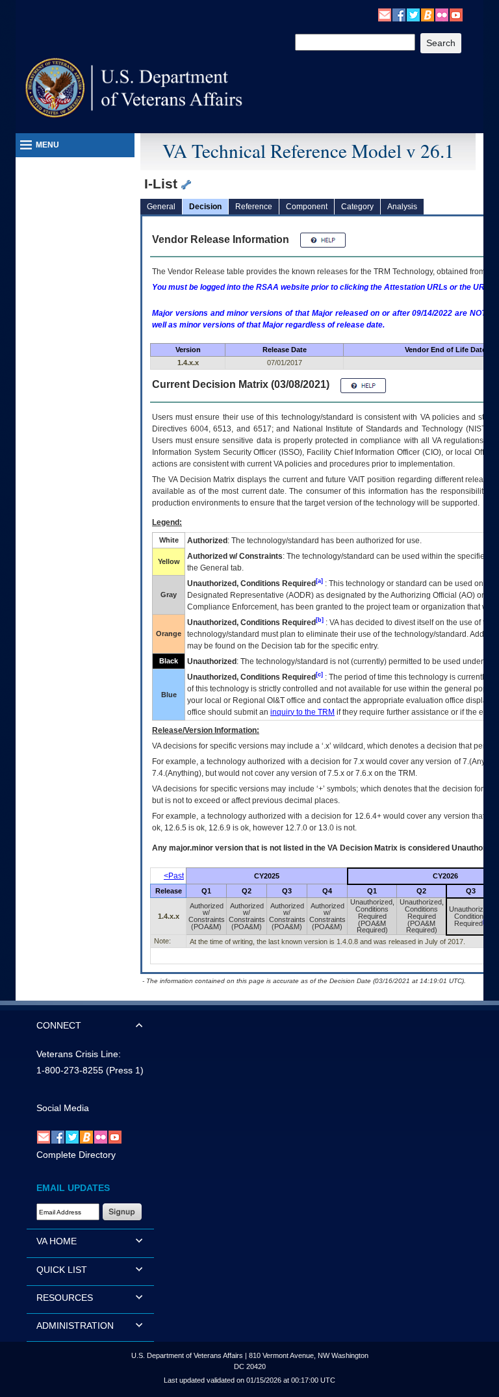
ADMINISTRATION (75, 1325)
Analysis (402, 206)
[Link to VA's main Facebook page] (399, 14)
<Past (174, 875)
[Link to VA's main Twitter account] (413, 14)
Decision (205, 206)
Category (357, 206)
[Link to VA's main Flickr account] (442, 14)
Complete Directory (76, 1154)
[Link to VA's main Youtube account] (456, 14)
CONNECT (58, 1025)
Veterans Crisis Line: (78, 1054)
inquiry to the (302, 712)
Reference (253, 206)
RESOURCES (64, 1297)
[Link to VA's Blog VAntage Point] (427, 14)
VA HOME (56, 1241)
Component (306, 206)
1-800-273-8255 (69, 1070)
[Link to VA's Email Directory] (384, 14)
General (161, 206)
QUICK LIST (61, 1269)
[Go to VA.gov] (134, 88)
